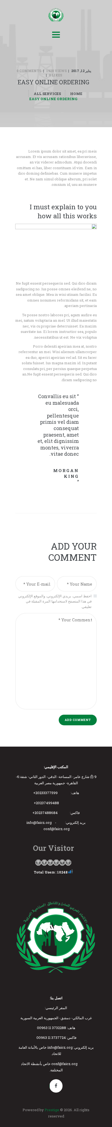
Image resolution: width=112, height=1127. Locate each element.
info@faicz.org (39, 822)
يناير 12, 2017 (81, 70)
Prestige (52, 1109)
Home (76, 93)
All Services (47, 93)
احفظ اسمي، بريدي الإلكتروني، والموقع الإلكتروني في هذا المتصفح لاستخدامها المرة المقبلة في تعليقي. (55, 601)
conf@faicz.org (56, 828)
